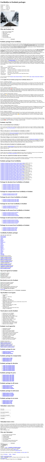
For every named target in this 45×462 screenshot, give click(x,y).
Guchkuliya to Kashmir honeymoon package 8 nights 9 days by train (12, 177)
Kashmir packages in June (7, 403)
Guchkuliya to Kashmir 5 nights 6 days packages (11, 186)
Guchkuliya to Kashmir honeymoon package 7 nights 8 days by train (12, 174)
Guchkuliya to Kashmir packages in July (10, 213)
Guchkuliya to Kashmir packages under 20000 (11, 200)
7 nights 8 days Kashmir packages (9, 369)
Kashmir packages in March (8, 400)
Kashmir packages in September (8, 388)
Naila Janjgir (37, 76)
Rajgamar (2, 246)
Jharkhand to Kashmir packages (6, 344)
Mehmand (2, 253)
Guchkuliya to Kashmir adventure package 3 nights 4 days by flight (12, 165)
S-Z (10, 235)
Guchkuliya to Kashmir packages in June (10, 230)
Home (6, 447)
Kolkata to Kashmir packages (5, 259)
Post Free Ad (2, 289)
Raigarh (11, 76)
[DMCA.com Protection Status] (6, 456)
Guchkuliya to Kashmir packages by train (10, 194)
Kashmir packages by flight (7, 358)
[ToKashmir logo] (3, 458)
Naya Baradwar (3, 237)
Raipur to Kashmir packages (5, 264)
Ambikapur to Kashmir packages (6, 266)
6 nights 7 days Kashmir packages (9, 368)
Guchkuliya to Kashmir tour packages (9, 206)
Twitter (10, 454)
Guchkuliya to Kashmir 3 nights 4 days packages (11, 184)
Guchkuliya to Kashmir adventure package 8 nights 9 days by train (12, 179)
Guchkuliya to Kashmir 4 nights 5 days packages (11, 185)
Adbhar (1, 238)
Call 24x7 (2, 446)
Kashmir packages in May (7, 402)
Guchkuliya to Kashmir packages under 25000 (11, 201)
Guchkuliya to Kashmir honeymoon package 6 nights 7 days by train (12, 171)
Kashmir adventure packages (8, 353)
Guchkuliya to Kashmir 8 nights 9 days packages (11, 189)
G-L (5, 235)
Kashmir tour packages (7, 352)
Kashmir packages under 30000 (8, 378)
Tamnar (1, 251)
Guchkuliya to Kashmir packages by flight (10, 193)
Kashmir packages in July (7, 386)
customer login (17, 450)
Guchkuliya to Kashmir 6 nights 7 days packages (11, 187)
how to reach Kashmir (11, 127)
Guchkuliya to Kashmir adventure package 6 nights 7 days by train (12, 173)
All (1, 235)
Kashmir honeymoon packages (8, 351)
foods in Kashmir (11, 146)
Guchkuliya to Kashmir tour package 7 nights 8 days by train (11, 175)
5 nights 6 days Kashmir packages (9, 367)
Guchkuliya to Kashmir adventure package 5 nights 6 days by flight (12, 170)
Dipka (1, 249)
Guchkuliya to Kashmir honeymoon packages (10, 205)
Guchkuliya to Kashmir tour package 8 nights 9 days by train (11, 178)
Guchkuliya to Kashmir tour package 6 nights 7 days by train (11, 172)
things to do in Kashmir (34, 139)
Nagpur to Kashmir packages (5, 257)
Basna (1, 252)
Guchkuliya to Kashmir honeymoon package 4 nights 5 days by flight (12, 166)
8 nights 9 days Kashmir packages (9, 370)
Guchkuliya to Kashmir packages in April (10, 228)
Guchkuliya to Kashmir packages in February (10, 212)
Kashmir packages (12, 60)
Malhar (1, 247)
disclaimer (18, 452)
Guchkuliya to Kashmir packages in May (10, 229)
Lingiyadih (2, 254)
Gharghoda (2, 248)
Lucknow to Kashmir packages (6, 261)
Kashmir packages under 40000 (8, 380)
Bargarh (17, 76)
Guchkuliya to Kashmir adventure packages (10, 207)
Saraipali (1, 250)
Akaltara (41, 76)
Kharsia (1, 241)
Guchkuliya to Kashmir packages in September (11, 215)
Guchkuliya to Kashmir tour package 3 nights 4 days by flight (11, 164)
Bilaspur (20, 76)
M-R (8, 235)
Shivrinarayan (2, 242)
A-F (3, 235)
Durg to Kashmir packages (5, 268)
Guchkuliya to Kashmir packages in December (11, 221)
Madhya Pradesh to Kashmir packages (7, 346)
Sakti (30, 76)
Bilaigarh (2, 240)
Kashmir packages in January (8, 395)
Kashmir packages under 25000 (8, 377)
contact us (15, 449)
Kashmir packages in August (8, 387)
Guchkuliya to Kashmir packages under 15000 (11, 199)
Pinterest (14, 454)
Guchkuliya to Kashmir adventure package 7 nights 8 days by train (12, 176)
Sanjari (1, 239)
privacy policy (24, 452)
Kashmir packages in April (7, 401)
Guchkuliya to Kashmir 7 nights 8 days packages (11, 188)
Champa (33, 76)
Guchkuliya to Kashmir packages (14, 447)
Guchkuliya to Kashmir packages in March (10, 227)
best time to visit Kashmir (12, 153)
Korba (14, 76)
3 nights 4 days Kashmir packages (9, 365)
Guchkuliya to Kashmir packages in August (10, 214)
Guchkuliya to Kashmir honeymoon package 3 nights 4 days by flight (12, 163)
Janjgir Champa (3, 236)
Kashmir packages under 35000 (8, 379)
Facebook (5, 454)
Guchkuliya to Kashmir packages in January (10, 222)
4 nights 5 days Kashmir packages (9, 366)
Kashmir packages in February (8, 385)
